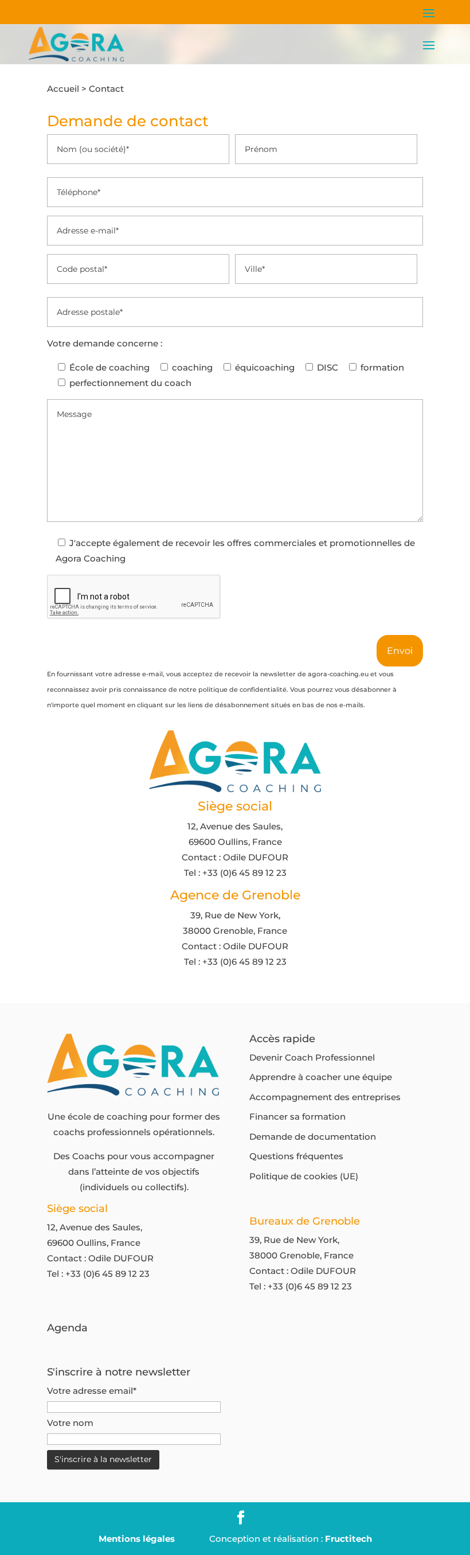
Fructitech (348, 1538)
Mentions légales (137, 1538)
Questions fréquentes (296, 1156)
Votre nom (70, 1422)
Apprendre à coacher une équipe (320, 1076)
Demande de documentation (312, 1136)
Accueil (63, 88)
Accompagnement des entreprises (325, 1097)
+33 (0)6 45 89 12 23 (107, 1273)
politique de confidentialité (242, 689)
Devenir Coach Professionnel (312, 1057)
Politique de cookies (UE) (303, 1176)
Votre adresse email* (91, 1390)
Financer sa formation (297, 1116)
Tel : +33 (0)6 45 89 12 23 (235, 872)
